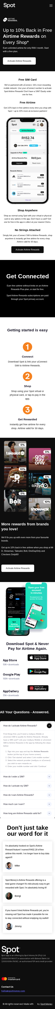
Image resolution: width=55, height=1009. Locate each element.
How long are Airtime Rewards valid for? (22, 813)
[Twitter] (12, 969)
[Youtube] (19, 969)
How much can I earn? (14, 804)
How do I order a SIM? (13, 776)
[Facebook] (4, 969)
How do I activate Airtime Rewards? (20, 726)
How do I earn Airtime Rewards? (18, 795)
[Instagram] (26, 969)
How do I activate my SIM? (15, 786)
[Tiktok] (34, 969)
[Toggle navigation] (51, 5)
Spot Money (46, 1003)
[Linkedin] (41, 969)
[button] (19, 61)
